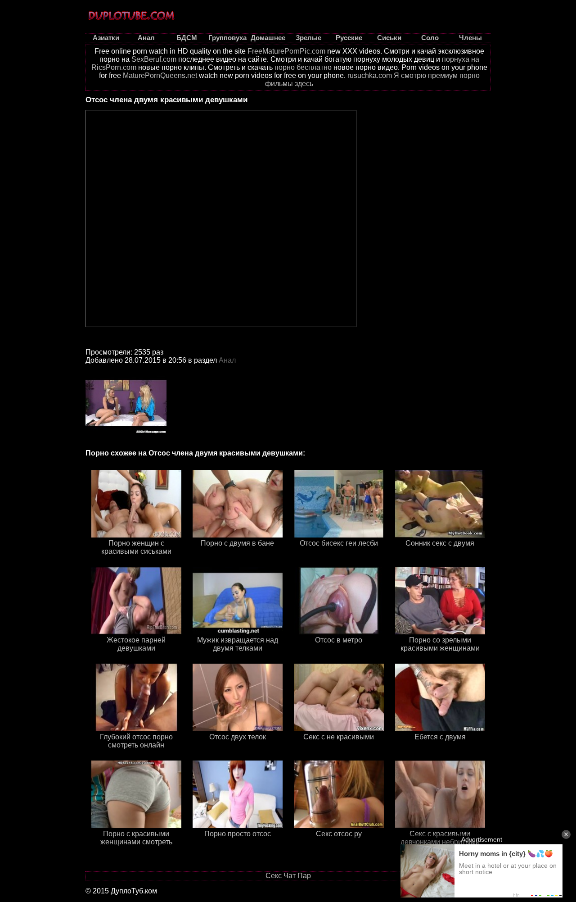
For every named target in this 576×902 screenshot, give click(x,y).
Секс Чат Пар (288, 875)
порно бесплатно (303, 67)
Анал (227, 360)
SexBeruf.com (153, 59)
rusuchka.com (369, 75)
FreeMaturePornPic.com (286, 51)
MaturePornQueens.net (160, 75)
